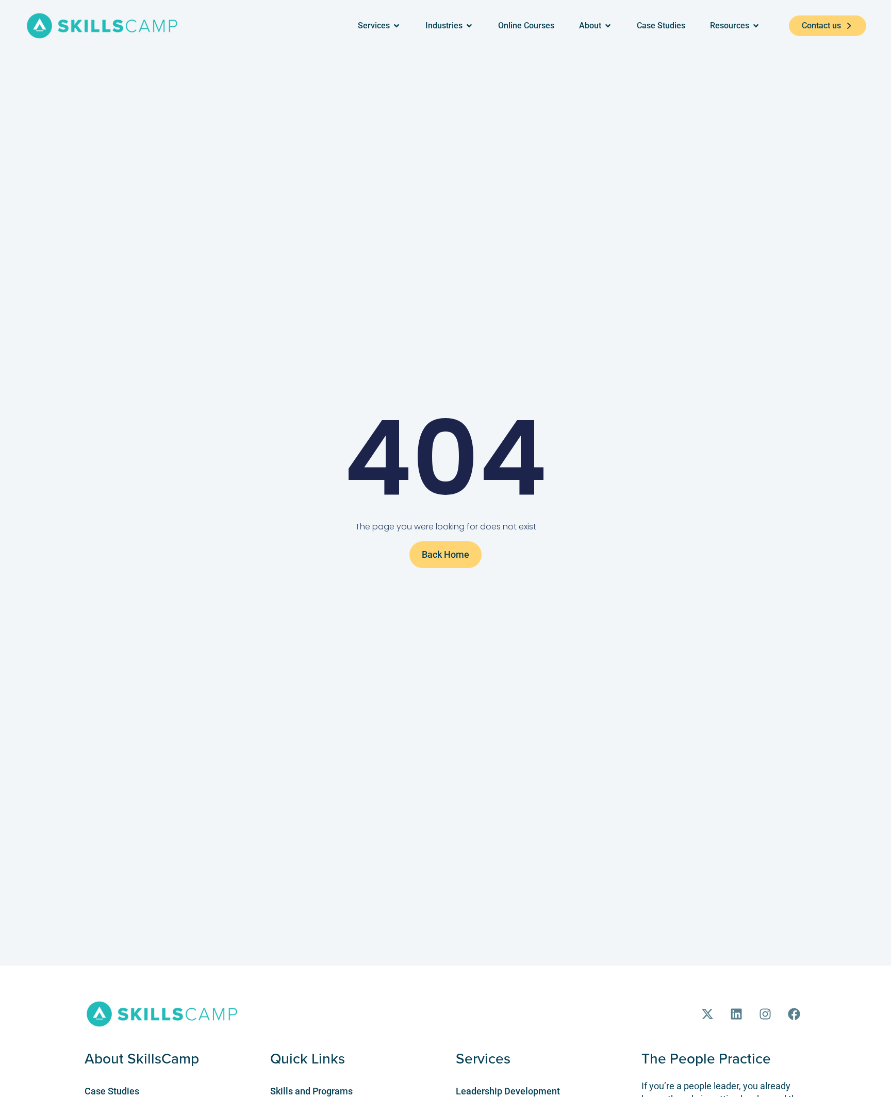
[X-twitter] (707, 1014)
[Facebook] (794, 1014)
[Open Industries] (469, 26)
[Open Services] (396, 26)
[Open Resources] (756, 26)
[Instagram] (765, 1014)
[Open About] (608, 26)
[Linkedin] (736, 1014)
